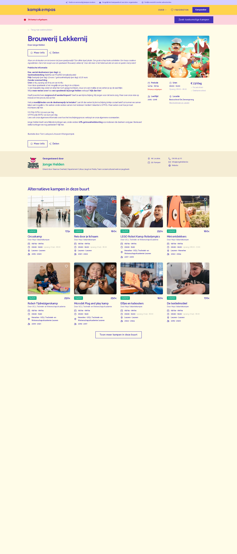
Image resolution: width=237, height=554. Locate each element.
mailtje (93, 88)
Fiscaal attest (198, 87)
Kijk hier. (61, 124)
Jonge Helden (39, 45)
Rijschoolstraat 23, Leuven (179, 102)
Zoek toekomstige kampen (194, 20)
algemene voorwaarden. (109, 117)
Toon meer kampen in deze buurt (119, 335)
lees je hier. (50, 98)
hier (99, 90)
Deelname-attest (199, 90)
